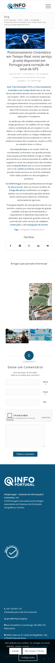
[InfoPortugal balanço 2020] (40, 335)
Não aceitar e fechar (34, 651)
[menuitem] (46, 6)
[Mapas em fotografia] (17, 289)
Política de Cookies (38, 646)
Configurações (28, 657)
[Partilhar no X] (19, 246)
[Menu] (46, 6)
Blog (6, 16)
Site (44, 402)
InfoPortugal (36, 81)
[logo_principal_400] (23, 6)
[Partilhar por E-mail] (47, 246)
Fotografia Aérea (19, 77)
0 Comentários (28, 74)
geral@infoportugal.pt (17, 618)
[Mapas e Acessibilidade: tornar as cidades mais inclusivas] (17, 317)
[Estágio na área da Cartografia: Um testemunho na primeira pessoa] (17, 274)
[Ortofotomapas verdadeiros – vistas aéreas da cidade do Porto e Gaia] (40, 313)
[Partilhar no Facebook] (10, 246)
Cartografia (44, 74)
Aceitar (15, 651)
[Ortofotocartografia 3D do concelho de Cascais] (40, 294)
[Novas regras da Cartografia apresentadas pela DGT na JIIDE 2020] (40, 275)
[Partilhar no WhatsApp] (29, 246)
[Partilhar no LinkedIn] (38, 246)
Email (45, 393)
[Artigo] (25, 38)
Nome (45, 383)
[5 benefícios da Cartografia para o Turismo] (17, 336)
